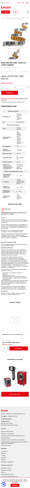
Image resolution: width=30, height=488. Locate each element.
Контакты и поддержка (7, 461)
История (3, 455)
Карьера (3, 457)
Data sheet (8, 209)
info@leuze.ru (24, 236)
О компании (4, 451)
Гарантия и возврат (6, 470)
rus (6, 2)
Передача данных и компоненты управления (13, 439)
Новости (3, 472)
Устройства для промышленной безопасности (13, 435)
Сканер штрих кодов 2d (14, 394)
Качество (3, 453)
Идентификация (5, 437)
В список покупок (7, 71)
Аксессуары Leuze (6, 445)
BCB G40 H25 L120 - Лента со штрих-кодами (12, 334)
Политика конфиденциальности (9, 476)
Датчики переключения (7, 431)
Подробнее (15, 482)
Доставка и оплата (6, 468)
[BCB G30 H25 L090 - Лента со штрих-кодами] (15, 34)
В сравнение (25, 71)
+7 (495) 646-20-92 (12, 416)
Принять (15, 485)
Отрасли (3, 459)
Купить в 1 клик (6, 83)
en (8, 2)
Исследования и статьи (7, 474)
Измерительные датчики (7, 433)
